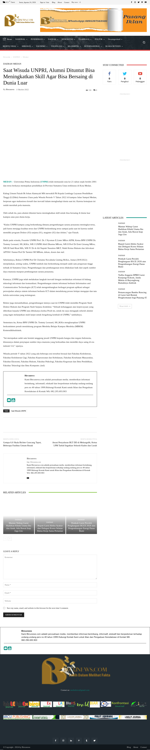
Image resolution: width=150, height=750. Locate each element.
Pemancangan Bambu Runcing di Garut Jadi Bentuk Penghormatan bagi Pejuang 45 (132, 295)
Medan (26, 57)
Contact (143, 747)
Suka (109, 72)
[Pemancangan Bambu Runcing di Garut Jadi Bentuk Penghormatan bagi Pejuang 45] (109, 293)
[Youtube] (13, 401)
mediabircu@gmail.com (79, 690)
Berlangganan (141, 72)
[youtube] (28, 477)
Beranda (6, 57)
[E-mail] (9, 401)
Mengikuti (124, 72)
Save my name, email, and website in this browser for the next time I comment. (38, 608)
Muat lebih (124, 306)
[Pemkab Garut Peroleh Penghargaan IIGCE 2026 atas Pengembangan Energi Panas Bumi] (81, 515)
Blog (129, 747)
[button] (143, 42)
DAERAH (16, 57)
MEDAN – (8, 182)
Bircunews (10, 89)
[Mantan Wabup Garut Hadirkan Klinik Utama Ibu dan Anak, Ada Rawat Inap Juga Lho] (18, 515)
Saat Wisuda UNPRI (18, 411)
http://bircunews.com (34, 462)
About (135, 747)
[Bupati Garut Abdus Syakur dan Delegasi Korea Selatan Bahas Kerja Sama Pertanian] (50, 515)
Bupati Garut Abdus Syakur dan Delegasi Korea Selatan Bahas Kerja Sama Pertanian (50, 528)
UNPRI (44, 182)
